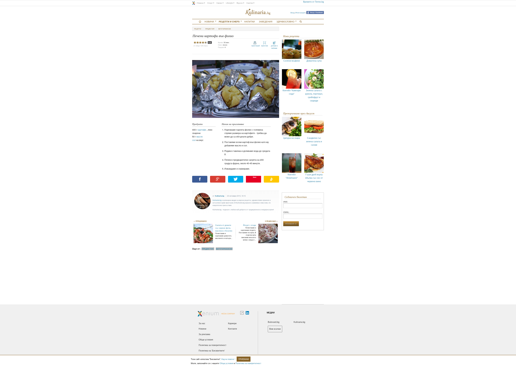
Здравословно (285, 21)
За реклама (204, 334)
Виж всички (275, 329)
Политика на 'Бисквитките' (212, 351)
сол (194, 140)
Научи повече (227, 359)
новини (200, 3)
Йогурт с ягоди (249, 225)
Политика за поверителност (248, 363)
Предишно (200, 221)
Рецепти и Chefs (229, 21)
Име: (285, 201)
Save (254, 177)
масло (199, 136)
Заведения (265, 21)
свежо (219, 3)
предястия (209, 29)
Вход (292, 12)
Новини (209, 21)
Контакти (232, 329)
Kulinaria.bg (219, 196)
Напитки (249, 21)
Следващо (271, 221)
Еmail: (286, 212)
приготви (264, 45)
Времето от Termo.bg (313, 2)
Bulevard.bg (273, 322)
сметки (249, 3)
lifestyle (229, 3)
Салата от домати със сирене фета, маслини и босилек (223, 228)
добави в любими (274, 46)
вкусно (240, 3)
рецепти (197, 29)
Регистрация (300, 12)
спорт (210, 3)
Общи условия (226, 363)
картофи (202, 129)
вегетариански (224, 29)
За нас (202, 323)
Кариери (232, 323)
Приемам (243, 359)
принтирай (254, 45)
